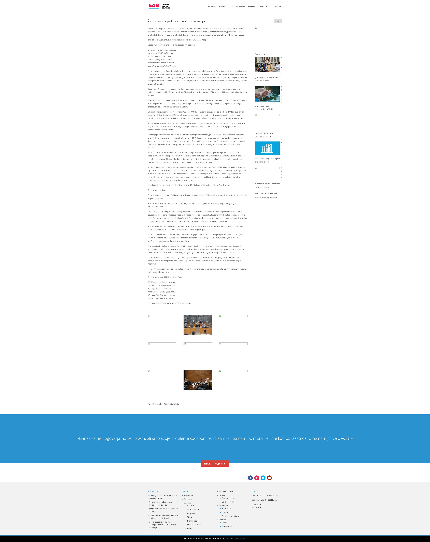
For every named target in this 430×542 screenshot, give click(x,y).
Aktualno (211, 6)
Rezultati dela (193, 521)
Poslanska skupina (237, 6)
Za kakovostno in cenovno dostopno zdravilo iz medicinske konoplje (162, 525)
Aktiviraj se (265, 6)
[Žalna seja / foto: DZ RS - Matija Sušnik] (162, 325)
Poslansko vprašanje (230, 516)
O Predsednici (193, 509)
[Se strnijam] (427, 539)
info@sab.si (258, 507)
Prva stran (188, 495)
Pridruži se (226, 508)
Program (191, 513)
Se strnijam (230, 538)
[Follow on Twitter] (263, 477)
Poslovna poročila (194, 524)
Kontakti (278, 6)
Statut (189, 517)
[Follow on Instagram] (256, 477)
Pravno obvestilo (229, 526)
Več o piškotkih (240, 538)
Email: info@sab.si (215, 463)
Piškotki (225, 522)
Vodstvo (190, 506)
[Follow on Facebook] (250, 477)
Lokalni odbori (228, 502)
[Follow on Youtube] (269, 477)
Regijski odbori (228, 498)
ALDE (189, 528)
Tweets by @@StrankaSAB (266, 197)
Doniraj (225, 512)
